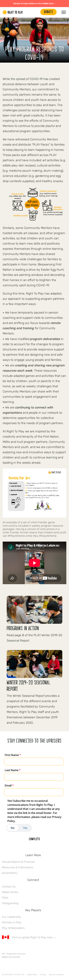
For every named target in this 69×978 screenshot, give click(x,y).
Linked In (25, 947)
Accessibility (10, 872)
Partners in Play (11, 922)
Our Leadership (11, 916)
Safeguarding (10, 903)
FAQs (5, 897)
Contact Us (9, 886)
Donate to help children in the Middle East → (34, 3)
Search (36, 12)
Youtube (32, 947)
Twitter (11, 947)
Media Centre (10, 892)
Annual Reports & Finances (18, 861)
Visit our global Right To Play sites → (34, 937)
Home (13, 12)
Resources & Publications (17, 867)
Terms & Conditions (56, 975)
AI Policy (43, 975)
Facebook (4, 947)
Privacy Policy (32, 975)
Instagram (18, 947)
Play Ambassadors (13, 928)
